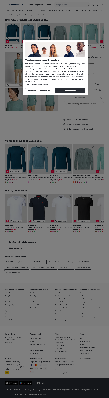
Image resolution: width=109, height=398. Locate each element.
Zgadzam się (70, 90)
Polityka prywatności (33, 84)
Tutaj (60, 79)
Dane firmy (44, 84)
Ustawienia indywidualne (39, 90)
